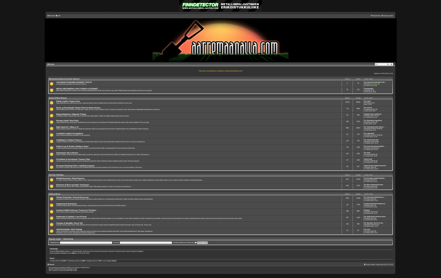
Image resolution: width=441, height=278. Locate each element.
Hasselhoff (373, 141)
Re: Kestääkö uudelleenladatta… (375, 178)
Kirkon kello (368, 159)
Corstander (373, 148)
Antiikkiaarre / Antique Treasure (69, 140)
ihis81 (372, 205)
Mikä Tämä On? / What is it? (67, 127)
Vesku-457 (373, 116)
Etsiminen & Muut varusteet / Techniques (72, 185)
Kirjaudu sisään (55, 239)
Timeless (373, 212)
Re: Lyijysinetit (369, 133)
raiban (372, 167)
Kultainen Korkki (375, 128)
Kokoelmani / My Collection (67, 153)
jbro (371, 103)
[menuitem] (58, 16)
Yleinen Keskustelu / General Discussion (72, 197)
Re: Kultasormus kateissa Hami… (375, 216)
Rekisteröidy (68, 239)
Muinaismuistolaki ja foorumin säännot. (64, 79)
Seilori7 (114, 261)
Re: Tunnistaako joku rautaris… (374, 127)
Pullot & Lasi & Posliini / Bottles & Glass (72, 146)
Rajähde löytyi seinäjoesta (373, 114)
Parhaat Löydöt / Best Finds (67, 121)
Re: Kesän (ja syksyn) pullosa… (374, 146)
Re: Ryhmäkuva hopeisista (373, 120)
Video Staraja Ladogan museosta (375, 165)
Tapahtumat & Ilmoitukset (66, 204)
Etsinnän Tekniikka (56, 175)
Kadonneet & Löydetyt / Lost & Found (71, 217)
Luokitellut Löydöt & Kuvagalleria (69, 133)
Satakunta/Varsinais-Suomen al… (375, 204)
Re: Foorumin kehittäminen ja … (374, 197)
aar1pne (373, 109)
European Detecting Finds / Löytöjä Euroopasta (75, 166)
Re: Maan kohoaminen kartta (373, 185)
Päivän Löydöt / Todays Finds (68, 101)
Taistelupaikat (368, 88)
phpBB (68, 267)
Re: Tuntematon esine (371, 140)
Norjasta (367, 210)
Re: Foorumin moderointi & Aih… (375, 82)
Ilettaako (373, 154)
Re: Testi (367, 229)
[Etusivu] (220, 38)
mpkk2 (372, 199)
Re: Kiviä (367, 153)
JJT (371, 90)
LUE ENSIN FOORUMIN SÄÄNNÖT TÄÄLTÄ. (74, 82)
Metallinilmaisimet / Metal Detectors (70, 178)
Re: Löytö (367, 101)
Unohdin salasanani (179, 242)
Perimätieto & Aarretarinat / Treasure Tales (73, 159)
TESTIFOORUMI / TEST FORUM (69, 229)
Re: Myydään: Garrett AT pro (373, 223)
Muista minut (191, 242)
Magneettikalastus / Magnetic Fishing (71, 114)
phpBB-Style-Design (71, 270)
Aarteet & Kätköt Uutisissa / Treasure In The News (76, 210)
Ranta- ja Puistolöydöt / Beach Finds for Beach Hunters (78, 108)
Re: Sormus (368, 107)
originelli (373, 186)
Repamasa (373, 224)
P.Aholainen (374, 84)
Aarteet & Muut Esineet (58, 98)
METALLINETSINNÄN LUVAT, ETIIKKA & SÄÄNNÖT (77, 89)
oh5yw (372, 218)
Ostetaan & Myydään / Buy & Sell (69, 223)
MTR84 (372, 180)
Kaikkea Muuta (54, 194)
